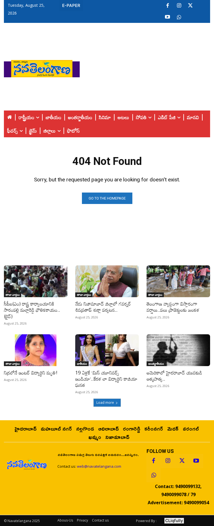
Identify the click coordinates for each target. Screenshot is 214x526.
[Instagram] (179, 6)
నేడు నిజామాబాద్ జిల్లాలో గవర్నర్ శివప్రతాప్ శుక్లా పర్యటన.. (103, 306)
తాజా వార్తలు (13, 295)
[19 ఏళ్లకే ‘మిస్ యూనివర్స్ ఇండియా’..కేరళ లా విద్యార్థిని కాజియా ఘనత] (107, 350)
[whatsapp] (179, 17)
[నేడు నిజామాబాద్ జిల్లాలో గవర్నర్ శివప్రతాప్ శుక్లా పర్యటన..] (107, 281)
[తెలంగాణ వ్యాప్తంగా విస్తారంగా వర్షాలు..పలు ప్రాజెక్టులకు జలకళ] (178, 281)
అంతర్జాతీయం (156, 364)
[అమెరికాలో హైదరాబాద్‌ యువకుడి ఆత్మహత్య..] (178, 350)
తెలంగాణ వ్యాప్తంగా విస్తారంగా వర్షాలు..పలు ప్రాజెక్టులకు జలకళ (173, 306)
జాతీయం (82, 364)
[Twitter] (190, 6)
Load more (105, 402)
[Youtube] (167, 17)
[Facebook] (167, 6)
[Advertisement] (147, 67)
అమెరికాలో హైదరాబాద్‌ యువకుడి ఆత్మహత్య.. (174, 375)
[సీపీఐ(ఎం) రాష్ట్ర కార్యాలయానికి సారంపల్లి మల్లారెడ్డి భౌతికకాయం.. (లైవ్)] (35, 281)
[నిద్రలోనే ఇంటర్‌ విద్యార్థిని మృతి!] (35, 350)
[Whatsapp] (153, 475)
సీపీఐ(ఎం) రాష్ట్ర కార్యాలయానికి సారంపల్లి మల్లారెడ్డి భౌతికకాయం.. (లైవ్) (32, 310)
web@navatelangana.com (99, 466)
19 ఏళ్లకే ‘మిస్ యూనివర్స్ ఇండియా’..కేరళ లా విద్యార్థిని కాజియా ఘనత (106, 379)
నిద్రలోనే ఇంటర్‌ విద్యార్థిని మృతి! (31, 372)
